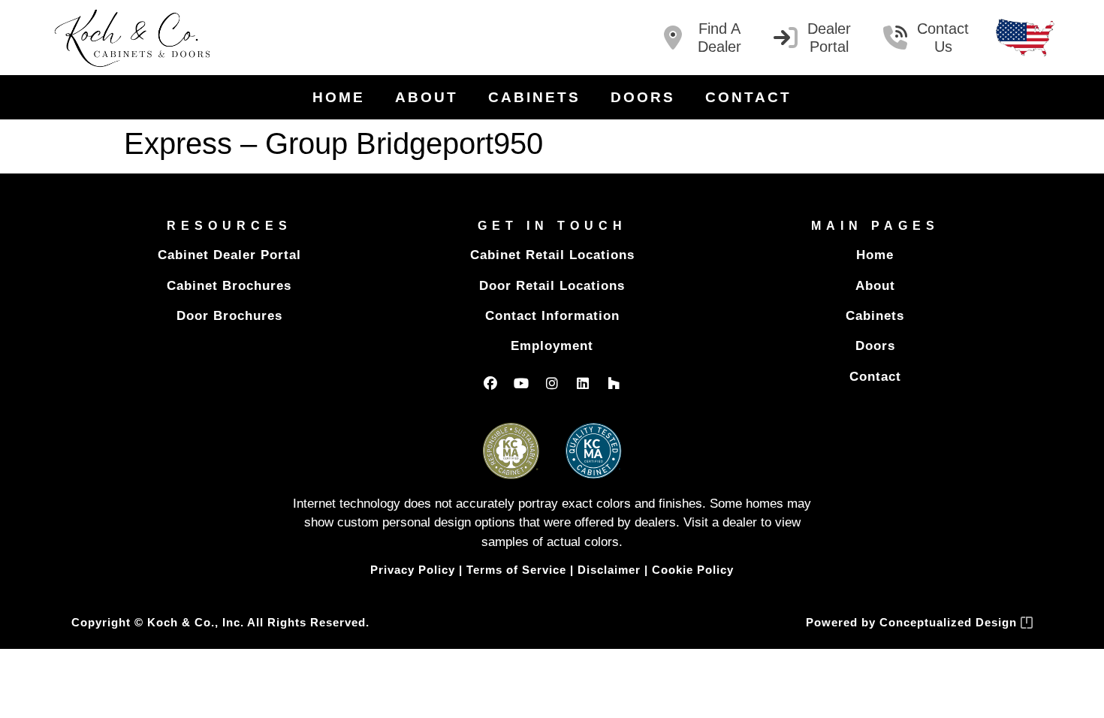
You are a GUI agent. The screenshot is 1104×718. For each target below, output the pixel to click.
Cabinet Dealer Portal (229, 255)
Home (338, 97)
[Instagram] (552, 383)
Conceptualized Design (950, 622)
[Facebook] (490, 383)
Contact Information (552, 316)
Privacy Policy (412, 569)
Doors (643, 97)
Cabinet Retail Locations (552, 255)
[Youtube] (521, 383)
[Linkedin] (582, 383)
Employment (552, 346)
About (426, 97)
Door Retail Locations (552, 286)
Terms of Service (516, 569)
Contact (748, 97)
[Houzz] (613, 383)
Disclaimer (609, 569)
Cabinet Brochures (229, 286)
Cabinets (534, 97)
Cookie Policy (693, 569)
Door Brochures (229, 316)
